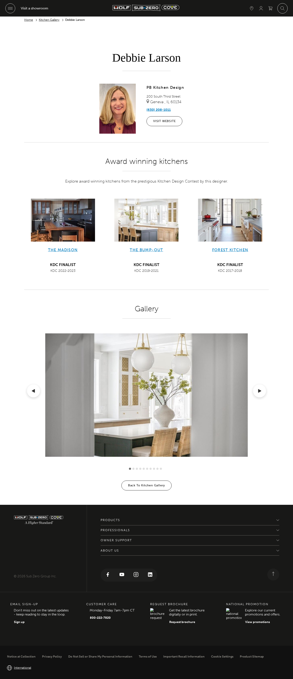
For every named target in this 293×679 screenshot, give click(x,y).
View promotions (257, 622)
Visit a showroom (34, 8)
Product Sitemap (252, 656)
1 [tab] (130, 469)
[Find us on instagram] (136, 575)
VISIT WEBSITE (164, 121)
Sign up (19, 622)
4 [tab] (140, 469)
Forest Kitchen (230, 250)
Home (28, 20)
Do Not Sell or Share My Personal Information (100, 656)
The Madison (63, 250)
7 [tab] (151, 469)
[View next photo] (259, 391)
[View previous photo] (33, 391)
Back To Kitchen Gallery (146, 485)
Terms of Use (148, 656)
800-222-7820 (100, 618)
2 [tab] (133, 469)
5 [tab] (144, 469)
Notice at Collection (21, 656)
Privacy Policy (52, 656)
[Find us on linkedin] (150, 575)
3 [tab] (137, 469)
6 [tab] (147, 469)
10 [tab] (161, 469)
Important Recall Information (184, 656)
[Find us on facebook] (107, 575)
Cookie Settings (222, 656)
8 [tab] (154, 469)
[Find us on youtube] (122, 575)
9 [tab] (157, 469)
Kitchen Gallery (49, 20)
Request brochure (182, 622)
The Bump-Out (146, 250)
